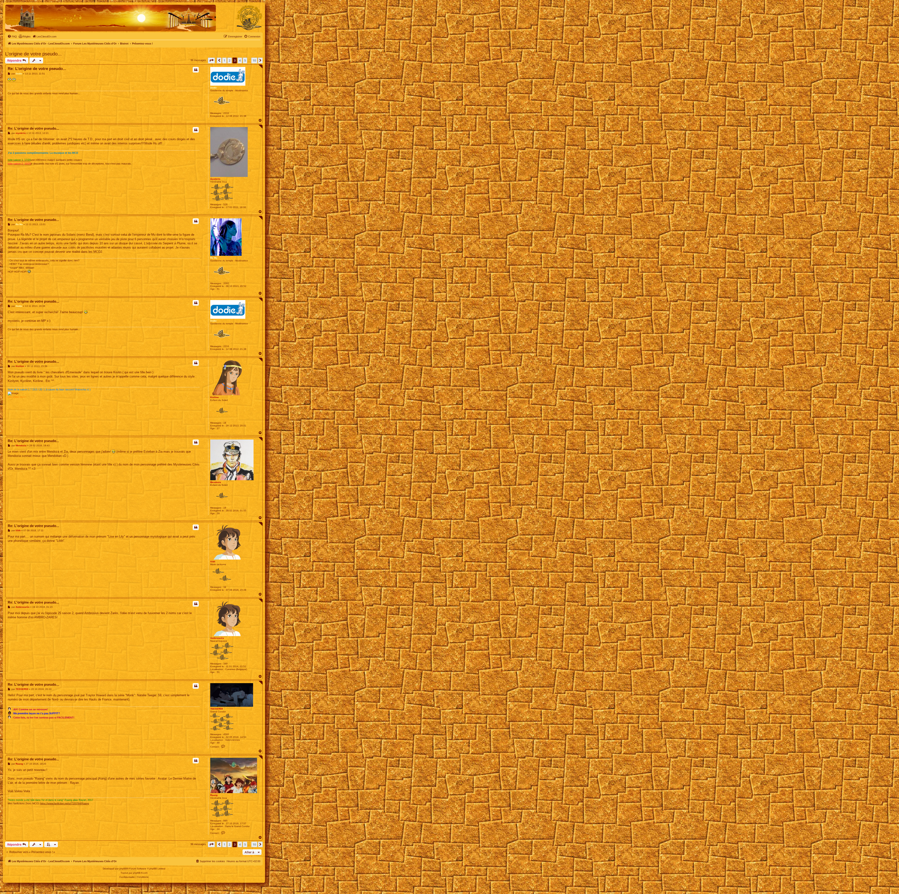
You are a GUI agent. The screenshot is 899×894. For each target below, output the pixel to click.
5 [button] (245, 60)
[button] (211, 60)
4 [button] (240, 60)
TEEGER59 (216, 708)
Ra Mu (213, 257)
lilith (212, 561)
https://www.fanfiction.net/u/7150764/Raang (64, 803)
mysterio (215, 179)
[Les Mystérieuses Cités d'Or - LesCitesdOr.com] (249, 18)
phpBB (123, 868)
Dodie (213, 87)
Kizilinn (214, 397)
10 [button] (254, 60)
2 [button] (229, 60)
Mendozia (215, 482)
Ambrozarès (217, 638)
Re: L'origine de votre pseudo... (37, 68)
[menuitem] (12, 36)
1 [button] (224, 60)
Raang (213, 795)
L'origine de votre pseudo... (33, 53)
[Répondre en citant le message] (196, 70)
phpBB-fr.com (140, 873)
